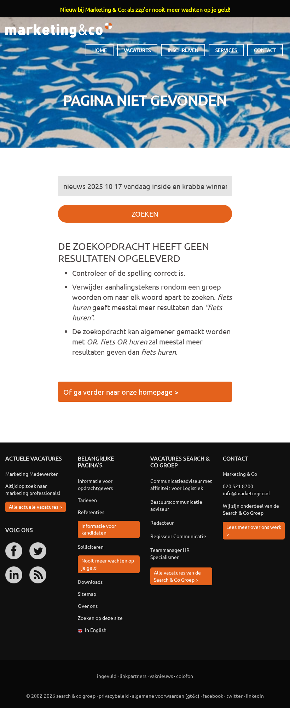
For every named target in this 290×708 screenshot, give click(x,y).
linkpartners (133, 676)
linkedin (255, 695)
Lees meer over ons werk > (253, 530)
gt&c (192, 695)
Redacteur (162, 522)
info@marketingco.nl (246, 493)
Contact (265, 50)
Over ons (88, 606)
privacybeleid (114, 695)
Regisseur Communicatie (178, 536)
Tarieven (87, 500)
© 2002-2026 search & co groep (60, 695)
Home (99, 50)
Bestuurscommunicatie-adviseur (177, 505)
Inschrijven (183, 50)
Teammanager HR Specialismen (170, 553)
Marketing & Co (58, 30)
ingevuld (106, 676)
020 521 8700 (238, 486)
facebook (213, 695)
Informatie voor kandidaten (98, 529)
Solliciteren (91, 546)
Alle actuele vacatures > (35, 506)
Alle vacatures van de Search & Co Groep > (177, 576)
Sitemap (87, 593)
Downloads (90, 581)
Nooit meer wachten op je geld (107, 564)
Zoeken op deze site (100, 618)
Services (226, 50)
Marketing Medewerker (31, 473)
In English (95, 630)
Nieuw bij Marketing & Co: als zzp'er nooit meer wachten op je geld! (145, 9)
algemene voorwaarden (158, 695)
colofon (184, 676)
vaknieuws (161, 676)
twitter (234, 695)
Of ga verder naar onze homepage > (120, 391)
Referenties (91, 512)
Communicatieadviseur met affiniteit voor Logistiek (181, 484)
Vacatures (137, 50)
